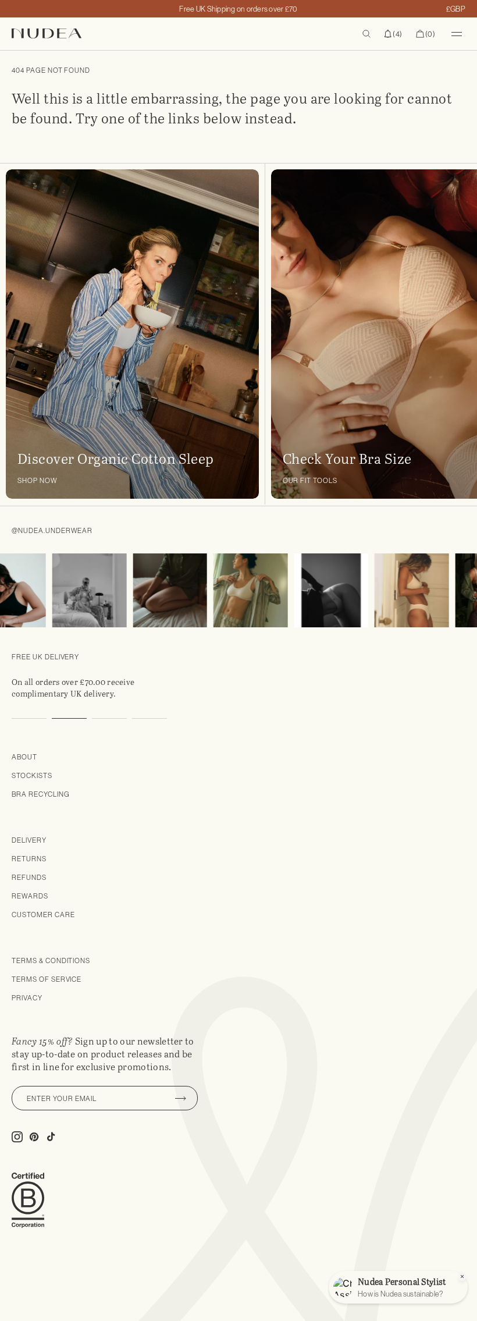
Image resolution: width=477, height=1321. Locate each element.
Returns (29, 858)
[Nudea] (121, 33)
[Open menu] (456, 33)
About (24, 756)
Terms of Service (46, 979)
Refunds (29, 877)
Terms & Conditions (51, 960)
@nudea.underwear (52, 530)
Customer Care (43, 914)
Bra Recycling (40, 794)
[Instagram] (78, 590)
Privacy (27, 997)
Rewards (30, 896)
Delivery (29, 840)
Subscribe (180, 1098)
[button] (393, 34)
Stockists (32, 775)
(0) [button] (425, 34)
